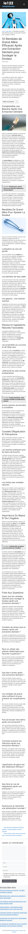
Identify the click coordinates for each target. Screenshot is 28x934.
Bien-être (8, 31)
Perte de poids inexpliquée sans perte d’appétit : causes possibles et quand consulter (13, 829)
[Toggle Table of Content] (16, 102)
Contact (21, 930)
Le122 (3, 31)
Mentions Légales (14, 930)
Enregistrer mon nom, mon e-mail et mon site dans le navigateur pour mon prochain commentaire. (14, 875)
